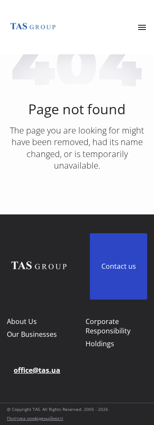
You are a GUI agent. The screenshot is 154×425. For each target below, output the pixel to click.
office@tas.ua (37, 370)
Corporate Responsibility (108, 326)
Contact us (118, 266)
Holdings (100, 343)
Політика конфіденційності (35, 418)
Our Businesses (32, 334)
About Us (22, 321)
